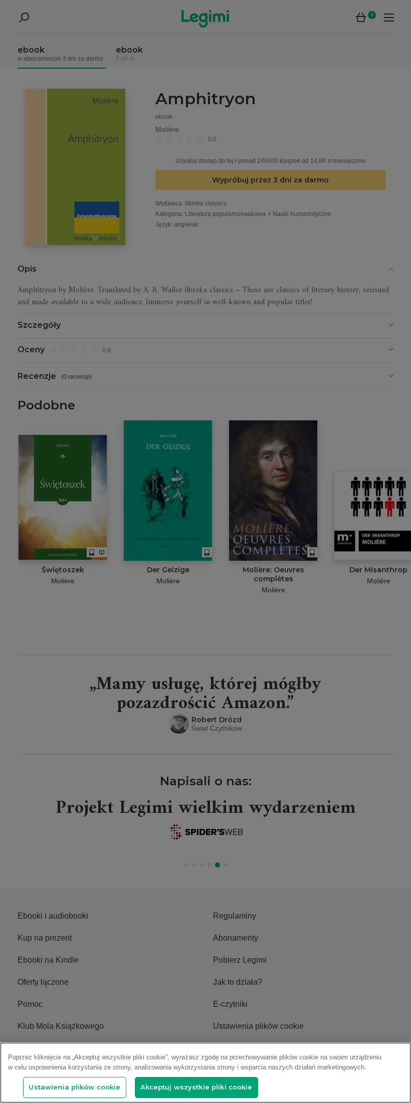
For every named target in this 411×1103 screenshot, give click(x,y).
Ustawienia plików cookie (74, 1087)
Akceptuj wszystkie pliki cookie (196, 1087)
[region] (205, 1072)
